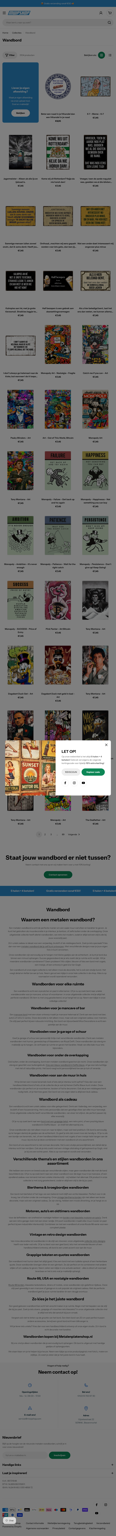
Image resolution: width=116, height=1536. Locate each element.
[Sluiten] (106, 745)
